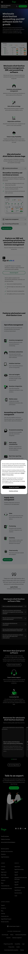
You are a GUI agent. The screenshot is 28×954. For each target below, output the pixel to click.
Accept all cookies (14, 487)
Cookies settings (13, 491)
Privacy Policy (10, 474)
